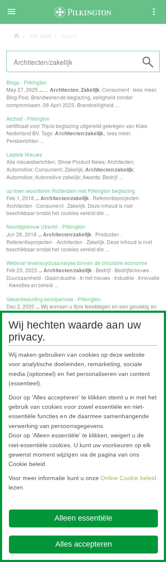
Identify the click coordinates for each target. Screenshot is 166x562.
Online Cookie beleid (128, 478)
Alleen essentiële (83, 518)
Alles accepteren (83, 544)
